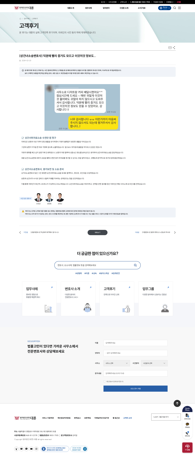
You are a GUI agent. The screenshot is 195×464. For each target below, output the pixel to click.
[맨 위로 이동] (177, 403)
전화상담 (187, 436)
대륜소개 (70, 8)
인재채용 (169, 2)
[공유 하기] (174, 47)
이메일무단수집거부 (101, 418)
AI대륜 (179, 2)
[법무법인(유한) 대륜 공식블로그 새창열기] (21, 449)
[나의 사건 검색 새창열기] (16, 449)
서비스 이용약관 (48, 418)
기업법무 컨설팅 (158, 2)
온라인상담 (187, 419)
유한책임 (87, 418)
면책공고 (77, 418)
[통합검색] (135, 265)
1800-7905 (141, 2)
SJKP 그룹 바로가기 (161, 417)
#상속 (94, 273)
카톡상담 (187, 427)
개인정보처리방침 (63, 418)
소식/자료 (141, 8)
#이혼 (86, 273)
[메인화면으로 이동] (20, 19)
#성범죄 (78, 273)
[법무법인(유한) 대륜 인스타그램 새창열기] (36, 449)
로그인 (103, 2)
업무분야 (106, 8)
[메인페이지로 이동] (24, 7)
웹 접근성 (116, 418)
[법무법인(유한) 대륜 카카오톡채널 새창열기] (26, 449)
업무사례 (88, 8)
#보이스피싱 (104, 273)
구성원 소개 (124, 8)
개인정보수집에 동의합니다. (115, 381)
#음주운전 (116, 273)
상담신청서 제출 (135, 389)
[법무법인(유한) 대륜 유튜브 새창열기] (31, 449)
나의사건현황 (112, 2)
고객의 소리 (123, 2)
